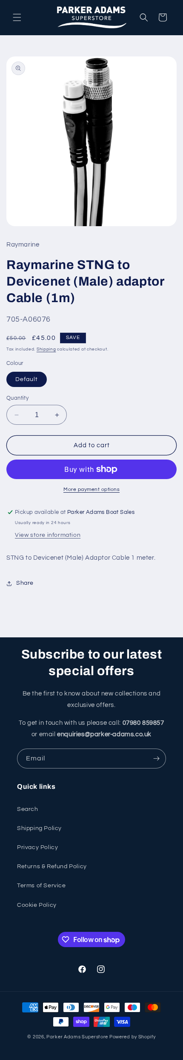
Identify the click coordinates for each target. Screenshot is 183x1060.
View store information (47, 535)
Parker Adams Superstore (77, 1037)
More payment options (91, 489)
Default (26, 379)
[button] (17, 17)
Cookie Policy (37, 905)
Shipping (46, 349)
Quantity (17, 398)
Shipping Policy (39, 828)
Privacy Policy (37, 847)
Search (27, 809)
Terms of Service (41, 886)
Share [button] (25, 583)
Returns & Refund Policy (52, 866)
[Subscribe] (156, 758)
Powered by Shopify (132, 1037)
